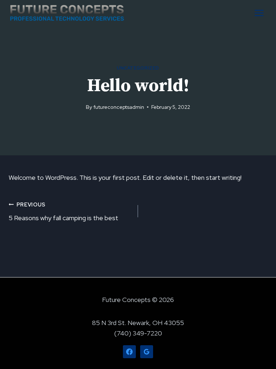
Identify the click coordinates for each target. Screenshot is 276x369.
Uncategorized (138, 68)
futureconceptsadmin (118, 106)
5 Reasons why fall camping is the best (63, 211)
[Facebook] (129, 351)
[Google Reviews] (146, 351)
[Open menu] (258, 12)
